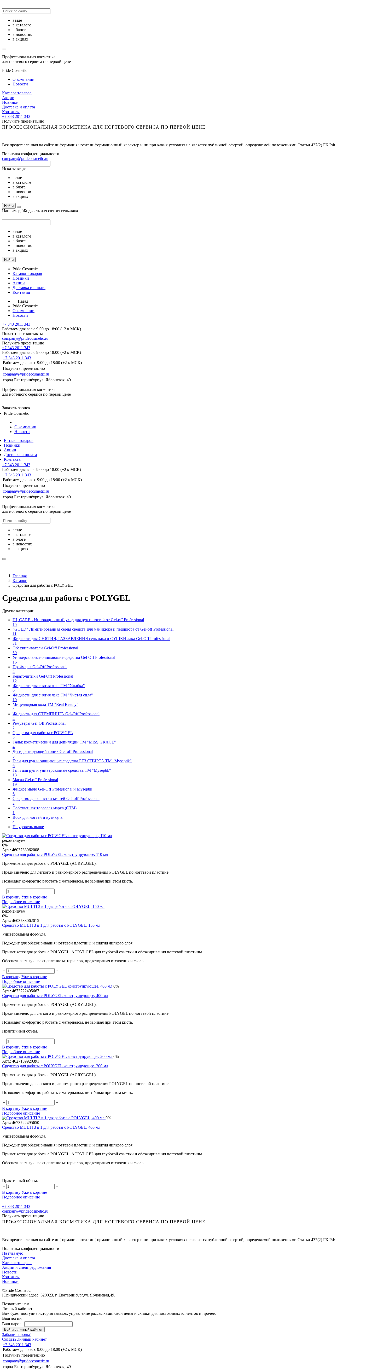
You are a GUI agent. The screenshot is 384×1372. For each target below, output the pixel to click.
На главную (12, 1253)
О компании (23, 79)
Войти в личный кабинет (23, 1329)
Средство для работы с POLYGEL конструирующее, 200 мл (55, 1066)
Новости (20, 84)
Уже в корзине (34, 897)
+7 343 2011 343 (16, 116)
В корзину (11, 897)
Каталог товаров (17, 93)
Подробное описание (21, 902)
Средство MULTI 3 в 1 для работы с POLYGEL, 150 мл (51, 925)
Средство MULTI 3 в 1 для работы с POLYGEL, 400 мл (51, 1127)
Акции (8, 97)
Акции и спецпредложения (26, 1267)
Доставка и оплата (18, 107)
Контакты (11, 111)
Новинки (10, 102)
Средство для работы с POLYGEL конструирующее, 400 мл (55, 995)
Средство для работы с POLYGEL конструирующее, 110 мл (55, 854)
